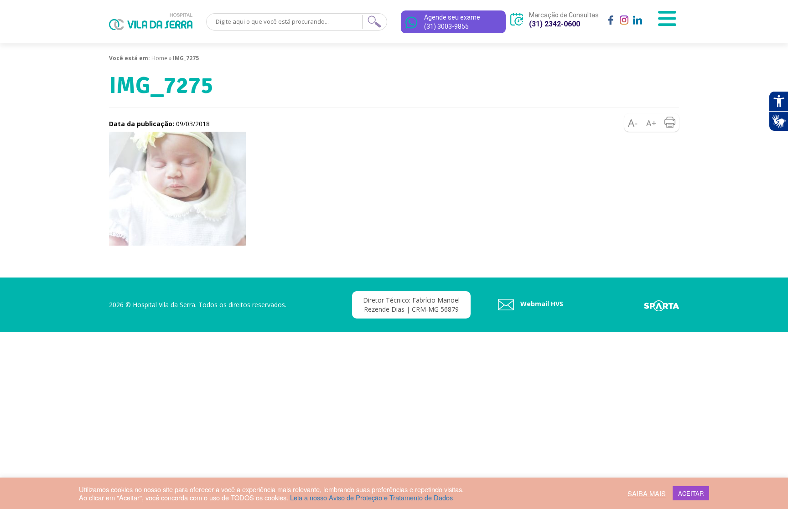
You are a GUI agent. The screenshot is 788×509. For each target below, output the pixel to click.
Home (159, 58)
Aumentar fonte (652, 122)
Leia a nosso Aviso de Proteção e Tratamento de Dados (371, 497)
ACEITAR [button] (691, 493)
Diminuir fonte (633, 122)
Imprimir (670, 122)
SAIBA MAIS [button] (646, 493)
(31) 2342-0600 (554, 24)
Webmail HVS (540, 303)
